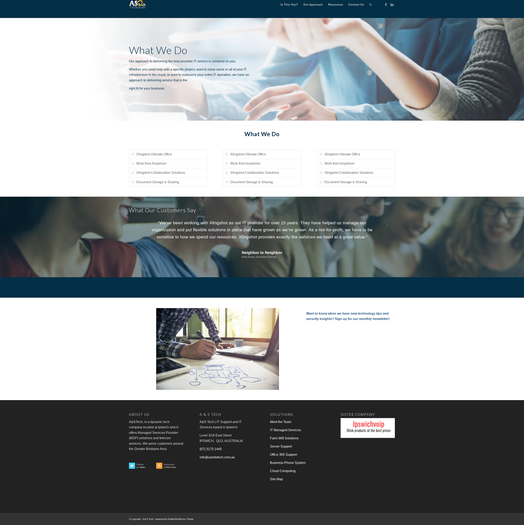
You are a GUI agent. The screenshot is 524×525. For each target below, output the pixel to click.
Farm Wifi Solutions (284, 438)
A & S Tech (148, 519)
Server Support (281, 446)
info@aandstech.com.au (217, 457)
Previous (138, 225)
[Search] (370, 4)
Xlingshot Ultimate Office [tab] (154, 154)
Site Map (276, 479)
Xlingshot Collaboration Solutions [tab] (160, 172)
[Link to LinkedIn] (392, 4)
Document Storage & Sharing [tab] (157, 182)
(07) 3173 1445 (211, 449)
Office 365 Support (283, 454)
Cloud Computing (283, 471)
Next (386, 225)
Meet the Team (280, 422)
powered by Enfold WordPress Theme (174, 519)
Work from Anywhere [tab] (151, 163)
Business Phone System (288, 462)
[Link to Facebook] (386, 4)
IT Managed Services (285, 430)
